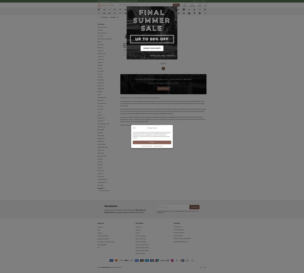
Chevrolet (100, 53)
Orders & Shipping (141, 236)
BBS (99, 41)
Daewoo (100, 62)
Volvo (99, 185)
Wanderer (112, 17)
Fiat (99, 74)
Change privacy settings (142, 247)
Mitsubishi (100, 126)
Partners (138, 230)
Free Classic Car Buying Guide (106, 241)
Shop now (101, 223)
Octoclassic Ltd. (106, 267)
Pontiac (100, 141)
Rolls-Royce (101, 156)
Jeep (99, 91)
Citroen (100, 59)
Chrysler (100, 56)
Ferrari (99, 71)
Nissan (99, 129)
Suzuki (99, 173)
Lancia (99, 100)
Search (176, 5)
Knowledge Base (102, 244)
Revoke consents (140, 253)
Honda (99, 80)
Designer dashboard (103, 238)
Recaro (99, 150)
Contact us (139, 227)
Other (99, 135)
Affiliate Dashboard (103, 236)
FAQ (99, 247)
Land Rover (101, 103)
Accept (152, 142)
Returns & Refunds (141, 238)
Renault (100, 153)
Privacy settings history (142, 250)
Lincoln (100, 109)
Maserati (100, 118)
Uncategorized (102, 179)
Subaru (99, 170)
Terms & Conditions (158, 145)
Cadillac (100, 50)
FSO (99, 68)
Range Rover (101, 147)
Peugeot (100, 138)
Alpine (99, 30)
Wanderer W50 (103, 190)
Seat (99, 162)
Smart (99, 167)
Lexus (99, 106)
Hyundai (100, 85)
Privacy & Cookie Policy (146, 145)
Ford (99, 77)
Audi (99, 36)
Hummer (100, 82)
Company (177, 223)
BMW (99, 44)
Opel (99, 132)
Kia (98, 94)
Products (100, 227)
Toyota (99, 176)
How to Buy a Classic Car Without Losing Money (129, 212)
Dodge (99, 65)
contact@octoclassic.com (181, 241)
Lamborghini (101, 97)
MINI (99, 115)
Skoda (99, 165)
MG (98, 112)
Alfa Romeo (101, 27)
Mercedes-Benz (102, 124)
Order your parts (152, 48)
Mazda (99, 121)
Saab (99, 159)
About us (100, 233)
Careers (138, 233)
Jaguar (99, 88)
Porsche (100, 144)
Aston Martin (101, 33)
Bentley (100, 47)
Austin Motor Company (104, 39)
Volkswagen (101, 182)
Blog (99, 230)
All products (104, 17)
